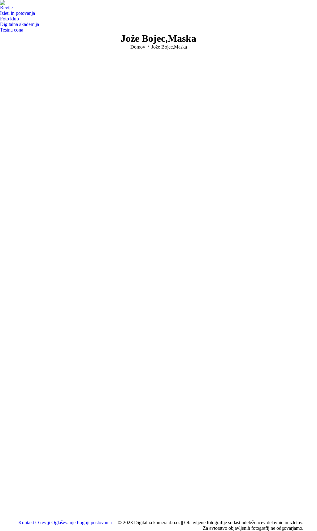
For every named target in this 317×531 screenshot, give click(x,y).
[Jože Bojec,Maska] (158, 283)
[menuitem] (8, 8)
